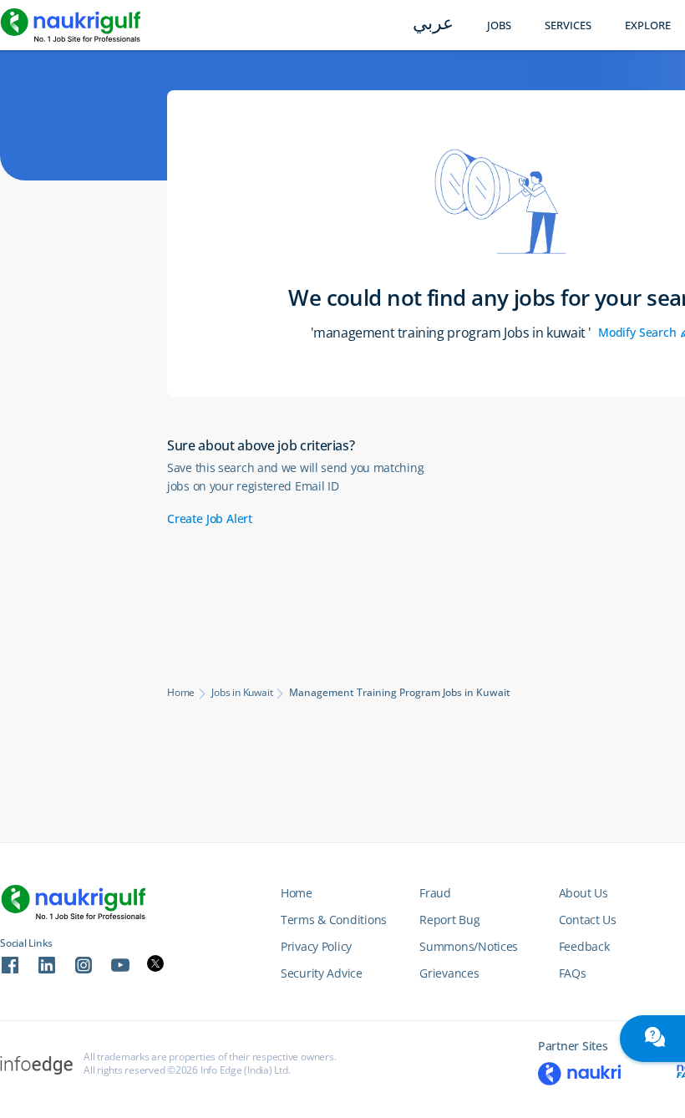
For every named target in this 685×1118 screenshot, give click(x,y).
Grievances (449, 973)
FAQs (572, 973)
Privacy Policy (316, 946)
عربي (433, 24)
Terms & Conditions (334, 919)
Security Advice (322, 973)
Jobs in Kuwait (241, 693)
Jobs (499, 25)
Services (568, 25)
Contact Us (587, 919)
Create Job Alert (209, 518)
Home (181, 693)
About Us (583, 893)
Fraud (435, 893)
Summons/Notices (468, 946)
